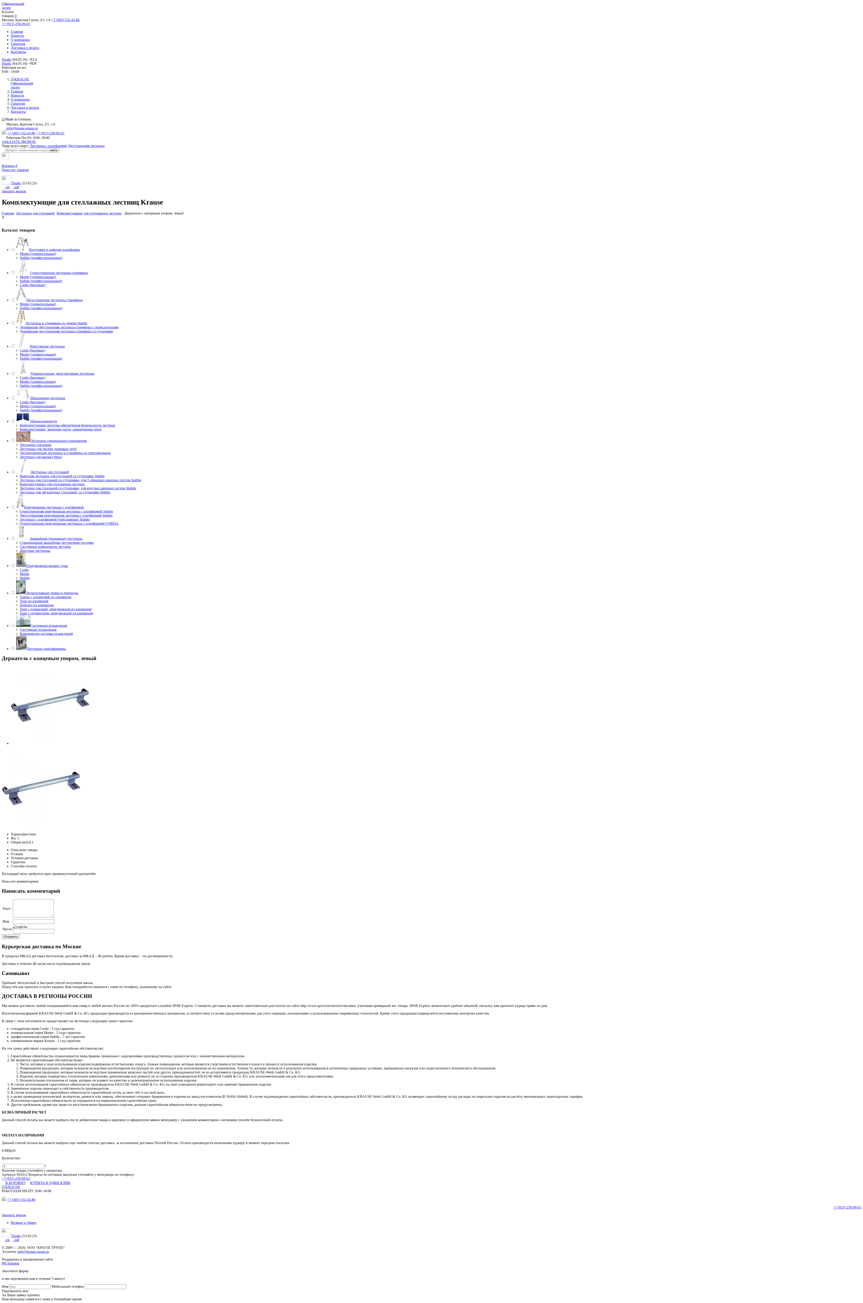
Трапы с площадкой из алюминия (45, 597)
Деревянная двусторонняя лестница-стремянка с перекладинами (69, 327)
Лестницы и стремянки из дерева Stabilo (56, 323)
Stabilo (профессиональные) (41, 258)
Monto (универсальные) (38, 254)
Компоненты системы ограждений (46, 634)
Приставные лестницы (47, 346)
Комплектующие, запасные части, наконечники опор (60, 429)
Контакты (18, 52)
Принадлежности (43, 421)
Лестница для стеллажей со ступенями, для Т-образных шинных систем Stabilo (80, 480)
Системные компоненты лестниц (45, 547)
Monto (24, 574)
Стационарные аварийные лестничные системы (57, 542)
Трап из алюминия (34, 601)
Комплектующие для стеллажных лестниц (52, 484)
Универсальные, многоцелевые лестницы (62, 373)
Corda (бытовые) (32, 285)
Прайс (6, 59)
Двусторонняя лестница (86, 146)
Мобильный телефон (68, 1286)
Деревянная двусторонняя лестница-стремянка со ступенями (66, 331)
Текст (6, 908)
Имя (5, 921)
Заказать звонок (14, 191)
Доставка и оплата (25, 48)
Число (7, 929)
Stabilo (25, 578)
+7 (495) (21, 1200)
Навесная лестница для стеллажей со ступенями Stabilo (62, 476)
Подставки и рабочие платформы (54, 250)
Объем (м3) (19, 842)
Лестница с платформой (48, 146)
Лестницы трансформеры (46, 649)
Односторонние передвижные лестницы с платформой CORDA (69, 523)
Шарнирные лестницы (47, 398)
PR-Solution (10, 1263)
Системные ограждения (48, 625)
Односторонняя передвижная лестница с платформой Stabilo (66, 511)
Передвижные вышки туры (47, 566)
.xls (7, 187)
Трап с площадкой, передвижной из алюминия (55, 609)
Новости (17, 36)
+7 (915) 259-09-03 (16, 24)
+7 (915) (847, 1207)
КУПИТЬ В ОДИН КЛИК (50, 1183)
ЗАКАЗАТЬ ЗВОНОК (19, 142)
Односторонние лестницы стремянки (59, 273)
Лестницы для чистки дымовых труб (48, 449)
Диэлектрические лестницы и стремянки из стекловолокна (65, 453)
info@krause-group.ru (21, 128)
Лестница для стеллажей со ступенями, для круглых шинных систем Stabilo (78, 488)
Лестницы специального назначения (58, 441)
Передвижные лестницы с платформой (54, 507)
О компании (20, 40)
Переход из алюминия (37, 605)
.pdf (16, 187)
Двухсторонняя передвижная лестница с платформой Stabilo (66, 515)
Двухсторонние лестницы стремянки (54, 300)
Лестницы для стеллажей (49, 472)
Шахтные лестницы (35, 551)
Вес (13, 838)
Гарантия (18, 44)
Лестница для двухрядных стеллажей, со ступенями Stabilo (65, 492)
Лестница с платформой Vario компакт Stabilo (55, 519)
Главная (17, 31)
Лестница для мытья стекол (41, 457)
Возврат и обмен (23, 1223)
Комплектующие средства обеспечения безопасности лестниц (67, 425)
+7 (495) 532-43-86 (65, 20)
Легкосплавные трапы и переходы (52, 593)
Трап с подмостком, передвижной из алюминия (56, 613)
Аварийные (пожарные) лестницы (56, 538)
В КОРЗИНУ (15, 1183)
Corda (24, 570)
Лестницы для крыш (35, 445)
